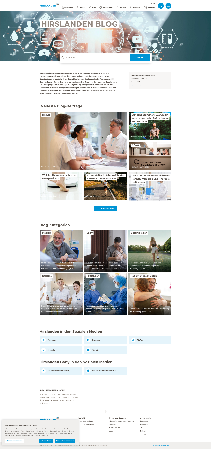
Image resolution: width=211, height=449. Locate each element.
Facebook (144, 421)
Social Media (145, 418)
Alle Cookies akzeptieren (65, 441)
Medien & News (114, 428)
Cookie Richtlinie (93, 445)
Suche (140, 57)
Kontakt (81, 418)
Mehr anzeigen (107, 209)
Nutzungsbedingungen (65, 445)
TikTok (142, 428)
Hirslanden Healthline (85, 421)
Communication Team (86, 424)
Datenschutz (113, 424)
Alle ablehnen (46, 441)
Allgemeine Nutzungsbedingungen (121, 421)
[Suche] (160, 6)
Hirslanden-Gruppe (117, 418)
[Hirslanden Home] (59, 419)
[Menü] (168, 5)
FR (154, 3)
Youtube (143, 434)
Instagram (144, 424)
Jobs (111, 431)
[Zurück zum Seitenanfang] (107, 411)
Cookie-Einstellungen (14, 441)
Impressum (103, 445)
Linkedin (143, 431)
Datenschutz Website (80, 445)
